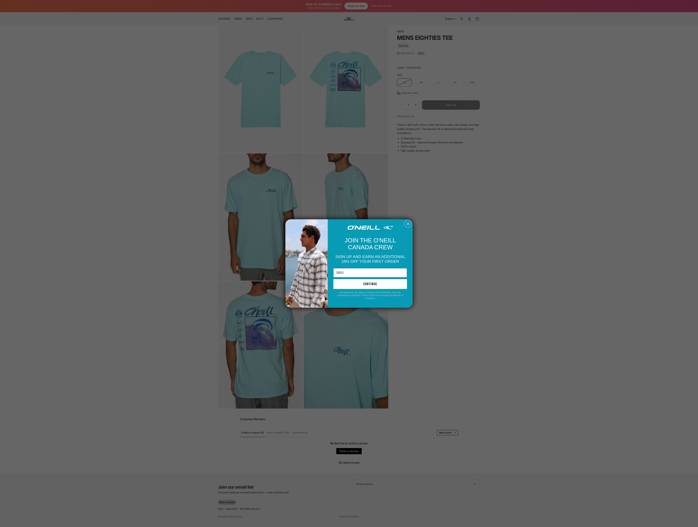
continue (370, 284)
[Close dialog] (408, 224)
